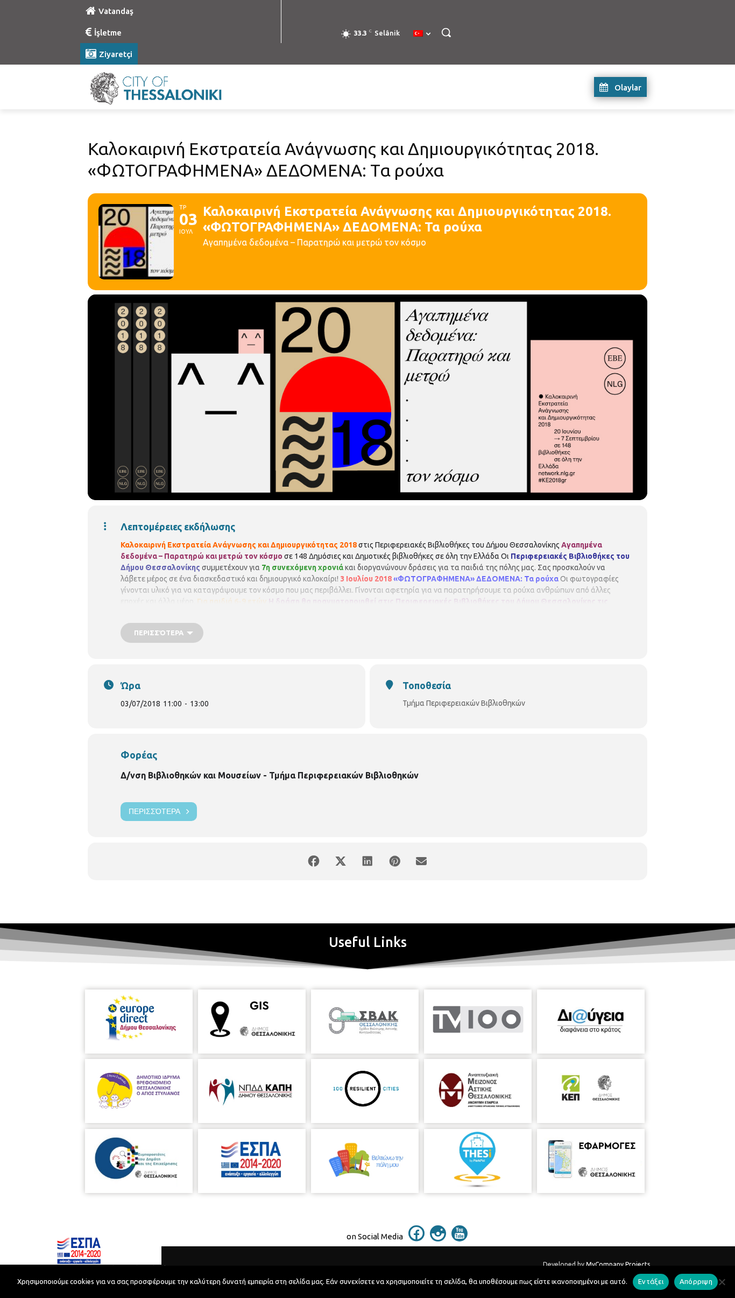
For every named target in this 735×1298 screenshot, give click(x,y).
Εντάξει (650, 1281)
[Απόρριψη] (721, 1281)
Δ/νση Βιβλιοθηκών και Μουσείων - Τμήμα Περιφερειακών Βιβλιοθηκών (270, 775)
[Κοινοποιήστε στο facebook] (313, 861)
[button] (446, 32)
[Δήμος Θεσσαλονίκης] (166, 87)
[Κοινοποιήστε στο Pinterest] (394, 861)
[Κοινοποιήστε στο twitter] (340, 861)
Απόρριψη (696, 1281)
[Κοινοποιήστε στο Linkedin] (367, 861)
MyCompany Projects (618, 1264)
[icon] (416, 1238)
